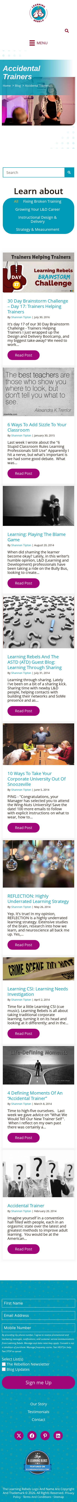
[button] (66, 31)
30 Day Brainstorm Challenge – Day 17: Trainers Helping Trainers (37, 306)
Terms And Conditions (37, 1497)
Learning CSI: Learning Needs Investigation (37, 991)
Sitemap (58, 1497)
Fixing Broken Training (42, 201)
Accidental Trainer (25, 1205)
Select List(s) (12, 1359)
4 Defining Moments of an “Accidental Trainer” (35, 1095)
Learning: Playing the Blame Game (36, 537)
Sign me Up (39, 1382)
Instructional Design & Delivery (37, 219)
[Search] (69, 172)
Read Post (27, 355)
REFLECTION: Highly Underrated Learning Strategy (38, 898)
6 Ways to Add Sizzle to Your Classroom (37, 427)
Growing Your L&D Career (37, 209)
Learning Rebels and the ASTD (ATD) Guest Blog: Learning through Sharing (34, 661)
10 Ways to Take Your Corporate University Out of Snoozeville (36, 778)
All (16, 201)
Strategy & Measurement (37, 229)
